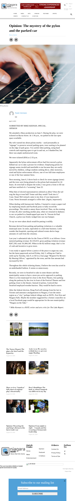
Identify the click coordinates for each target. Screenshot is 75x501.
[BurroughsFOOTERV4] (40, 6)
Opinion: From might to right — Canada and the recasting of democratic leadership (37, 429)
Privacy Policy (55, 453)
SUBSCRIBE (37, 494)
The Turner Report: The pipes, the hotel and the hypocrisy (15, 351)
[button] (71, 14)
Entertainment (31, 458)
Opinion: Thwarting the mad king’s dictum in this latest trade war (15, 428)
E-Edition (42, 456)
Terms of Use (55, 456)
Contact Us (55, 449)
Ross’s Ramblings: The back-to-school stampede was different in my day (38, 389)
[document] (37, 490)
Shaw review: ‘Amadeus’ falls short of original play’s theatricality (15, 389)
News (28, 454)
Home (28, 451)
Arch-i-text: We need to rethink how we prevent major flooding (38, 351)
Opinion (41, 449)
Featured (42, 452)
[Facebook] (65, 451)
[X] (65, 453)
